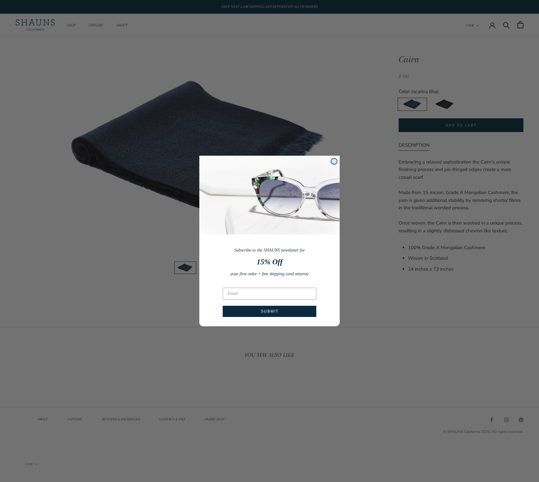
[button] (269, 195)
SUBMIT (270, 311)
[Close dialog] (334, 161)
